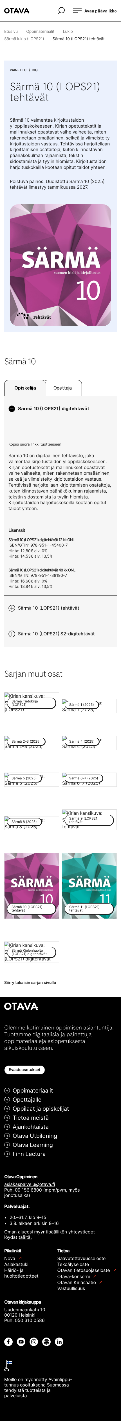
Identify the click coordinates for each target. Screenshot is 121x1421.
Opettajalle (27, 1099)
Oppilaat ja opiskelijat (41, 1108)
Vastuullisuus (71, 1288)
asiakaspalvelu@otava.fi (29, 1184)
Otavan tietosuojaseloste (84, 1270)
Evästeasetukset (25, 1069)
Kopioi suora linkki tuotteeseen (34, 444)
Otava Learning (33, 1144)
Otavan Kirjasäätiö (77, 1282)
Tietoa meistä (31, 1117)
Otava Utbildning (35, 1135)
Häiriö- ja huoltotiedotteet (21, 1272)
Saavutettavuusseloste (81, 1258)
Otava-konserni (74, 1276)
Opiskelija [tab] (25, 388)
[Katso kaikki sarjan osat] (60, 265)
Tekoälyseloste (73, 1264)
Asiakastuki (16, 1264)
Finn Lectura (29, 1154)
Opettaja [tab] (62, 388)
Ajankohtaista (31, 1126)
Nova (10, 1258)
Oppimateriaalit (33, 1090)
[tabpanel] (60, 521)
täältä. (25, 1237)
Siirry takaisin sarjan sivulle (30, 982)
